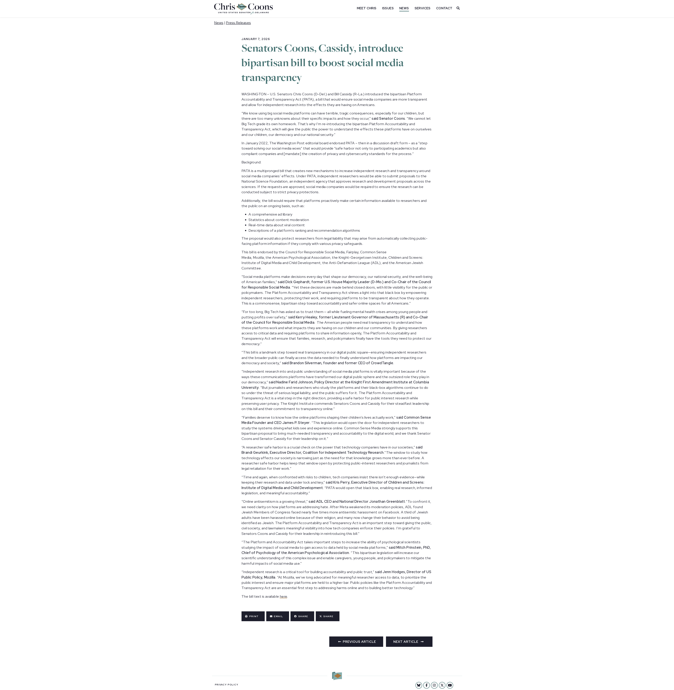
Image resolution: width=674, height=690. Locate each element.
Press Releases (238, 22)
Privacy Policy (226, 684)
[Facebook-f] (426, 685)
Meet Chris (366, 8)
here (283, 596)
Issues (388, 8)
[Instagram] (434, 685)
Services (423, 8)
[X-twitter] (442, 685)
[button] (253, 616)
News (404, 8)
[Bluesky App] (418, 685)
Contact (444, 8)
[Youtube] (450, 685)
